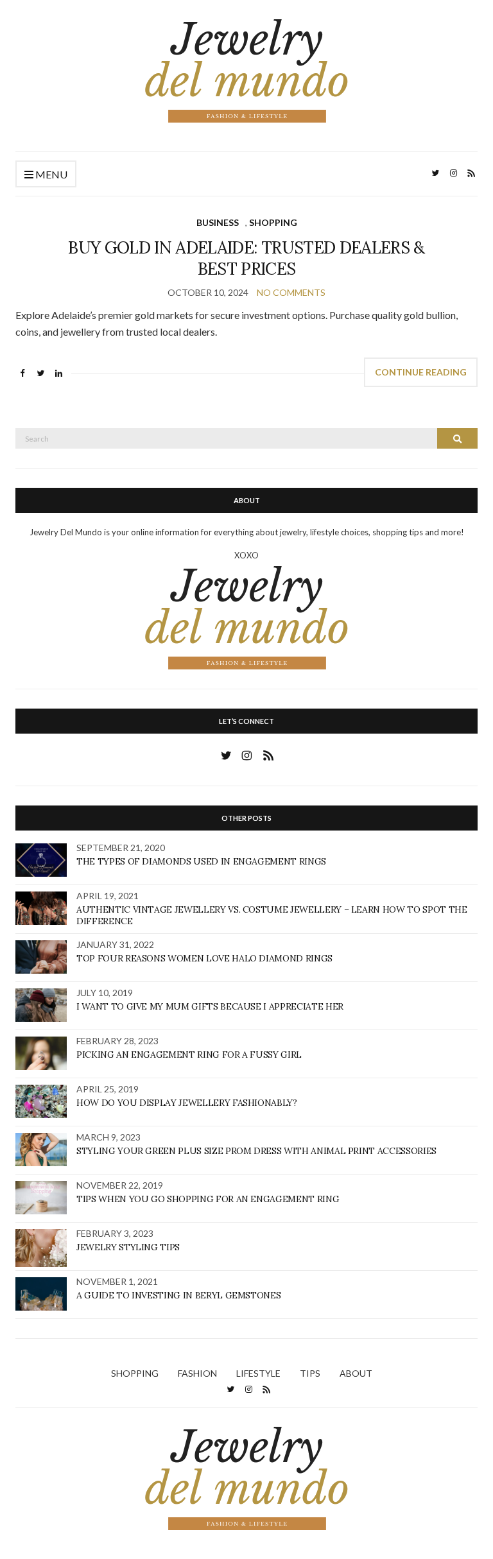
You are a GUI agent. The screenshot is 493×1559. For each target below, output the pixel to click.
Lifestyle (258, 1373)
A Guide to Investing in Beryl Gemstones (178, 1295)
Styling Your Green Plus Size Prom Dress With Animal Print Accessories (256, 1151)
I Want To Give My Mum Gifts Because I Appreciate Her (209, 1006)
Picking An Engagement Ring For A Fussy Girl (189, 1054)
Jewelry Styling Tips (128, 1247)
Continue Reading (421, 371)
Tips (310, 1373)
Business (217, 222)
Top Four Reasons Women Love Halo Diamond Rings (204, 958)
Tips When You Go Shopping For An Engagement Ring (207, 1199)
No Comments (291, 292)
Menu (50, 174)
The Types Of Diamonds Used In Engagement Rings (201, 861)
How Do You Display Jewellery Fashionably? (186, 1102)
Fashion (197, 1373)
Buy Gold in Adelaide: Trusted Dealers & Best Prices (246, 258)
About (356, 1373)
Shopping (273, 222)
